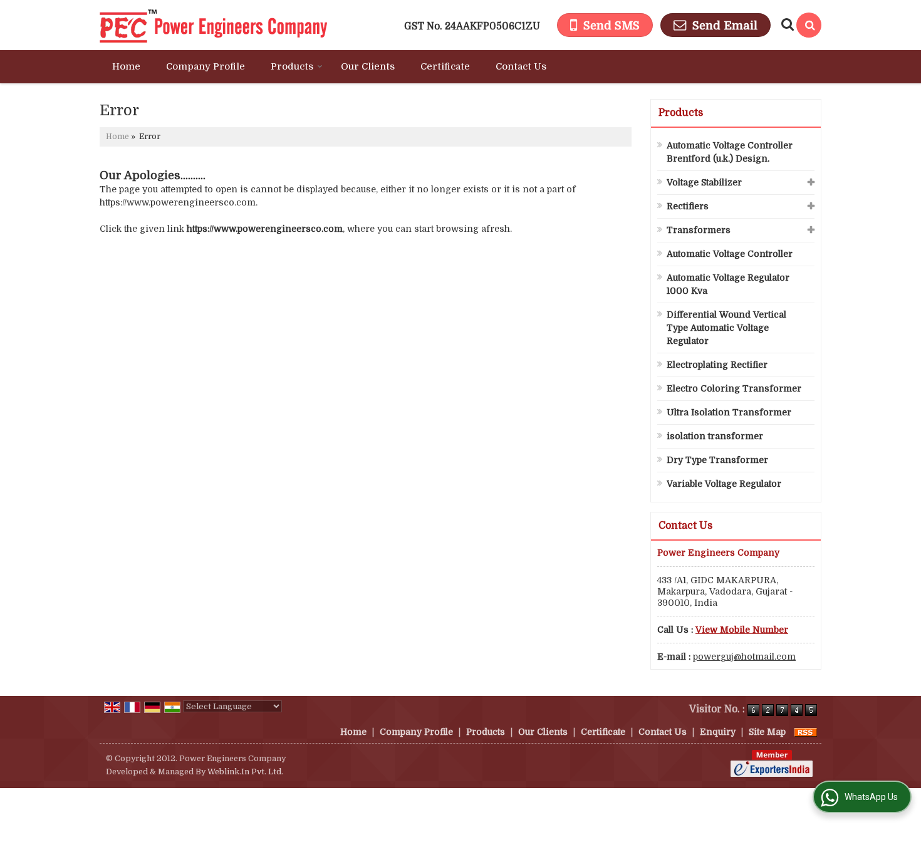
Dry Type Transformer (717, 460)
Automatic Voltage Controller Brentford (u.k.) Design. (730, 152)
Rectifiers (688, 206)
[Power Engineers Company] (214, 25)
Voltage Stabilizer (704, 182)
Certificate (445, 66)
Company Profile (205, 66)
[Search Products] (786, 24)
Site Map (767, 732)
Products (292, 66)
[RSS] (805, 732)
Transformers (699, 230)
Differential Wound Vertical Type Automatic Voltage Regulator (726, 327)
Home (126, 66)
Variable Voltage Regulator (724, 484)
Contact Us (521, 66)
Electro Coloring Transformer (734, 388)
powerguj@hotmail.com (744, 657)
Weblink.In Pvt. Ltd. (245, 771)
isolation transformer (715, 436)
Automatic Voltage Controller (730, 254)
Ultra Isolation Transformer (729, 412)
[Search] (808, 25)
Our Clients (368, 66)
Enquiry (718, 732)
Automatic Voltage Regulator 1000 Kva (728, 284)
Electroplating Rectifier (717, 365)
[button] (741, 630)
